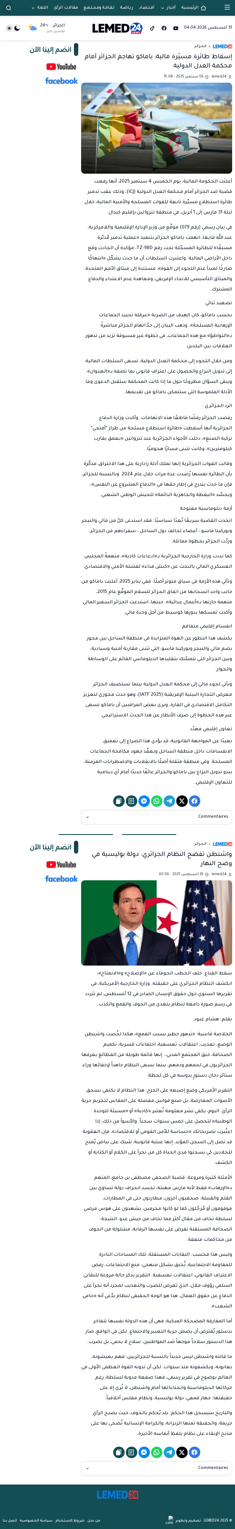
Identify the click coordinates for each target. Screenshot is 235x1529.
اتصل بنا (10, 1521)
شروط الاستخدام (70, 1521)
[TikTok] (152, 28)
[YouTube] (176, 28)
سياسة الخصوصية (36, 1521)
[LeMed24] (118, 28)
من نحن (93, 1521)
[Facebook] (164, 28)
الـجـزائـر (200, 46)
